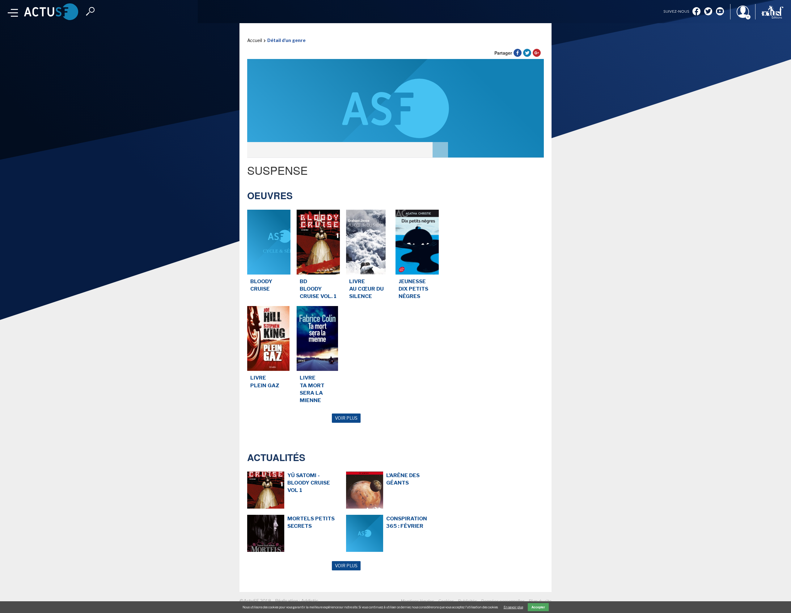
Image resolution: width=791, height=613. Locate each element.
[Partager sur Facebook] (518, 53)
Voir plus (346, 418)
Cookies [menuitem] (446, 600)
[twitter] (708, 12)
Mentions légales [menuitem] (417, 600)
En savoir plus (513, 607)
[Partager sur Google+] (537, 53)
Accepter (538, 607)
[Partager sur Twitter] (527, 53)
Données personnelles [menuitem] (503, 600)
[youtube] (720, 12)
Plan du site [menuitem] (540, 600)
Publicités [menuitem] (467, 600)
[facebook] (696, 12)
